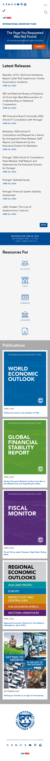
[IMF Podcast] (21, 4)
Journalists (25, 303)
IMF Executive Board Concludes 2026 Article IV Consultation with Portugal (23, 118)
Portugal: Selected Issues (16, 180)
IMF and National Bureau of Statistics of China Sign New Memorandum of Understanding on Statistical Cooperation (23, 99)
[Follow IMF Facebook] (6, 4)
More (43, 225)
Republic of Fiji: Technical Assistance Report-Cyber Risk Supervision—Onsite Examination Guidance (23, 78)
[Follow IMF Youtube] (18, 4)
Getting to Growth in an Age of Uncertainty (23, 695)
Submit (39, 46)
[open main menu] (45, 5)
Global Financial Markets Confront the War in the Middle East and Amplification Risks (24, 482)
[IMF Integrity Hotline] (4, 10)
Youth (25, 286)
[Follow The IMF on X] (4, 4)
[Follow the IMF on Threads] (15, 4)
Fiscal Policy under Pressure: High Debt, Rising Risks (25, 553)
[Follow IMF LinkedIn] (9, 4)
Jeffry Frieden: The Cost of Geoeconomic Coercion (17, 209)
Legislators (25, 320)
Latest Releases (17, 66)
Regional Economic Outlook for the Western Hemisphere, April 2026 (24, 624)
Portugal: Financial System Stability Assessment (22, 193)
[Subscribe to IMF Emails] (25, 4)
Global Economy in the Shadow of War (21, 413)
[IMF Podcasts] (35, 745)
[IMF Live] (7, 17)
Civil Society (25, 269)
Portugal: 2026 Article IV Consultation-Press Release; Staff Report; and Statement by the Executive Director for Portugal (23, 162)
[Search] (45, 12)
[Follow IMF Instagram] (12, 4)
